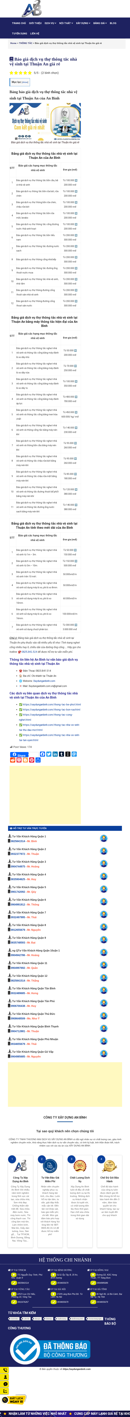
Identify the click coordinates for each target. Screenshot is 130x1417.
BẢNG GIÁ (99, 23)
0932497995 (18, 917)
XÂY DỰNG (82, 23)
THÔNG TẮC (25, 43)
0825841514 (18, 841)
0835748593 (18, 942)
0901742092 (18, 891)
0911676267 (23, 1302)
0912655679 (18, 930)
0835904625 (18, 879)
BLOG (113, 23)
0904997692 (18, 968)
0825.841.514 (29, 651)
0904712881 (18, 1031)
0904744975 (18, 866)
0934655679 (18, 1044)
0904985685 (18, 1056)
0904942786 (18, 955)
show (25, 82)
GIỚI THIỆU (35, 23)
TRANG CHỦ (19, 23)
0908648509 (18, 1018)
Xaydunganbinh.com (44, 680)
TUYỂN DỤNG (19, 33)
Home (13, 43)
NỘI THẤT (65, 23)
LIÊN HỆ (34, 33)
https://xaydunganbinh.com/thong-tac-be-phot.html (52, 704)
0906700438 (18, 1006)
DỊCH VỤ (50, 23)
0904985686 (102, 1283)
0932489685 (18, 993)
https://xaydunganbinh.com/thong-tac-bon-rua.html (51, 709)
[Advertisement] (45, 796)
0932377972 (18, 854)
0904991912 (18, 904)
